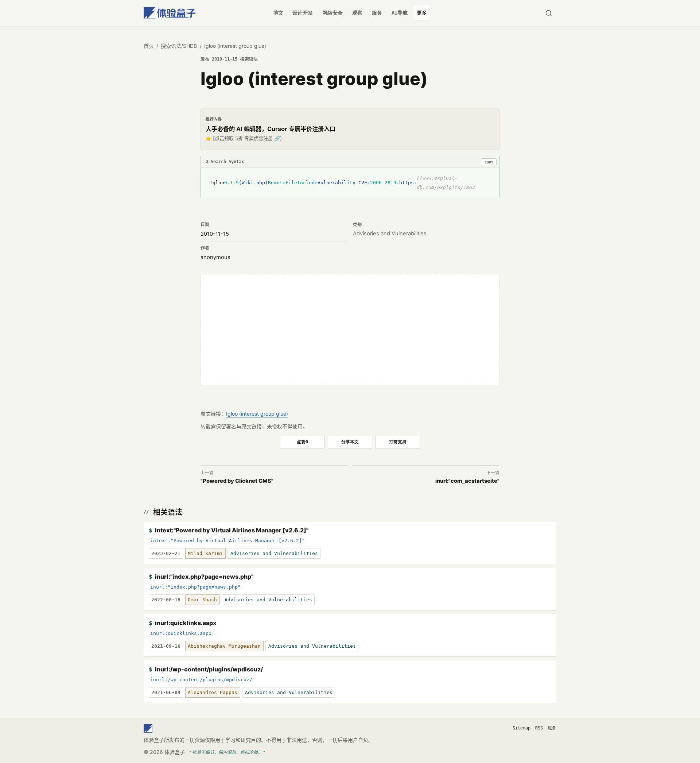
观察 (357, 13)
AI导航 (400, 13)
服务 (377, 13)
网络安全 (332, 13)
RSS (539, 728)
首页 (149, 46)
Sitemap (521, 728)
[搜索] (548, 13)
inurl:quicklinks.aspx (185, 623)
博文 (278, 13)
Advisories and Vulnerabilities (390, 233)
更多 (422, 13)
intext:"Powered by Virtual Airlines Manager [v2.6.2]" (231, 530)
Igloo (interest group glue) (257, 414)
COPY (489, 162)
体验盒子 (174, 752)
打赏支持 (398, 441)
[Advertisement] (350, 329)
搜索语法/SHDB (179, 46)
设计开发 (302, 13)
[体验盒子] (169, 13)
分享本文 (350, 441)
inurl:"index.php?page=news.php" (204, 576)
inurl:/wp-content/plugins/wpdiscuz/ (209, 669)
